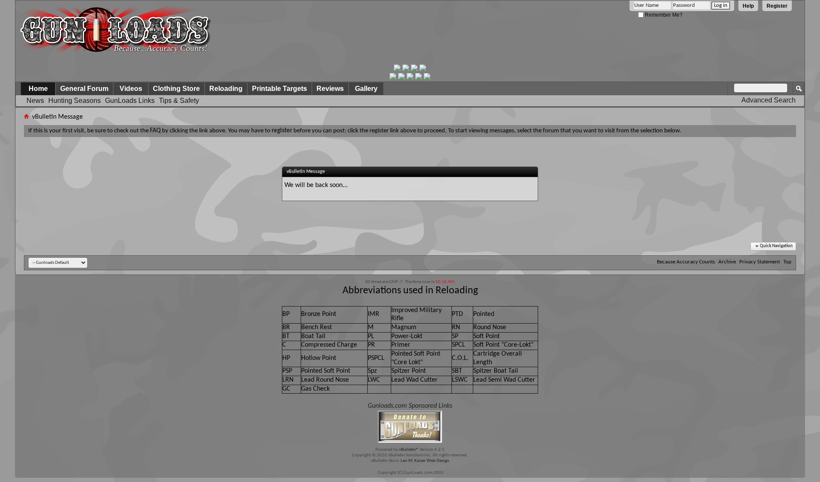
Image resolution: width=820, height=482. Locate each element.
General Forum (84, 88)
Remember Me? (663, 15)
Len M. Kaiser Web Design (425, 461)
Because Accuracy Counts (686, 262)
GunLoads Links (130, 100)
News (35, 100)
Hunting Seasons (74, 100)
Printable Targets (279, 88)
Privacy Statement (759, 262)
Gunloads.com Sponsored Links (410, 406)
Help (748, 6)
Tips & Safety (179, 100)
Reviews (330, 88)
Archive (727, 262)
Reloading (226, 88)
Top (787, 262)
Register (777, 6)
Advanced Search (768, 100)
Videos (131, 88)
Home (38, 88)
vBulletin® (409, 449)
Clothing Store (176, 88)
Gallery (366, 88)
